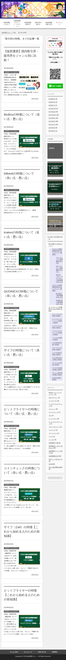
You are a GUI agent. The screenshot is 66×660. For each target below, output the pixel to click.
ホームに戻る (14, 652)
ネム (50, 415)
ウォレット (52, 409)
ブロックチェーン (54, 427)
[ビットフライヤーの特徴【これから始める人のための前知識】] (29, 629)
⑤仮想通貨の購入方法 (48, 23)
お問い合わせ (42, 652)
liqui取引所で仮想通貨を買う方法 (59, 302)
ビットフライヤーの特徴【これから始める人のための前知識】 (22, 595)
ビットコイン (53, 418)
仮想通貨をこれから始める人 (11, 72)
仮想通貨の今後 (53, 443)
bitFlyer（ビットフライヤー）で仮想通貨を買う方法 (59, 278)
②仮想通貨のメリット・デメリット (17, 23)
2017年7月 (52, 124)
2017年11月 (52, 112)
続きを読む (35, 98)
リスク (51, 436)
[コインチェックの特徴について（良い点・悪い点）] (29, 502)
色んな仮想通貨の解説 (55, 467)
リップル (51, 439)
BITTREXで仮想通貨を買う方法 (59, 295)
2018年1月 (52, 105)
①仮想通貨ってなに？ (6, 23)
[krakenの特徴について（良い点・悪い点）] (29, 266)
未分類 (51, 464)
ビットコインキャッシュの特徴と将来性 (57, 320)
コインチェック (53, 412)
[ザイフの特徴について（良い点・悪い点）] (29, 384)
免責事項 (54, 652)
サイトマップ (59, 23)
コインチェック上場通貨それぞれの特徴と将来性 (55, 309)
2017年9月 (52, 118)
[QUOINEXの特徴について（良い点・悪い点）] (29, 325)
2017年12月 (52, 108)
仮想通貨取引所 (53, 456)
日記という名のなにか (55, 459)
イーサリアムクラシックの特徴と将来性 (57, 332)
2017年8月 (52, 121)
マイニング (52, 430)
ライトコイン (53, 433)
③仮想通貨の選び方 (27, 23)
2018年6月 (52, 99)
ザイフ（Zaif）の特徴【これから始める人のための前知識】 (22, 531)
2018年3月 (52, 102)
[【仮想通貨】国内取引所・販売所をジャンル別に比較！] (29, 89)
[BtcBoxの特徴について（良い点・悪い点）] (29, 148)
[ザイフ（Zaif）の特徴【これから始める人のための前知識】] (29, 565)
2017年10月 (52, 115)
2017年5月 (52, 131)
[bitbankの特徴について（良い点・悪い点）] (29, 207)
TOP (10, 32)
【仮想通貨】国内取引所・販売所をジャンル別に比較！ (21, 56)
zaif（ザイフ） (53, 397)
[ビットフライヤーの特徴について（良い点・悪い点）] (29, 443)
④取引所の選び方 (38, 23)
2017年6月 (52, 128)
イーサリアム (53, 401)
